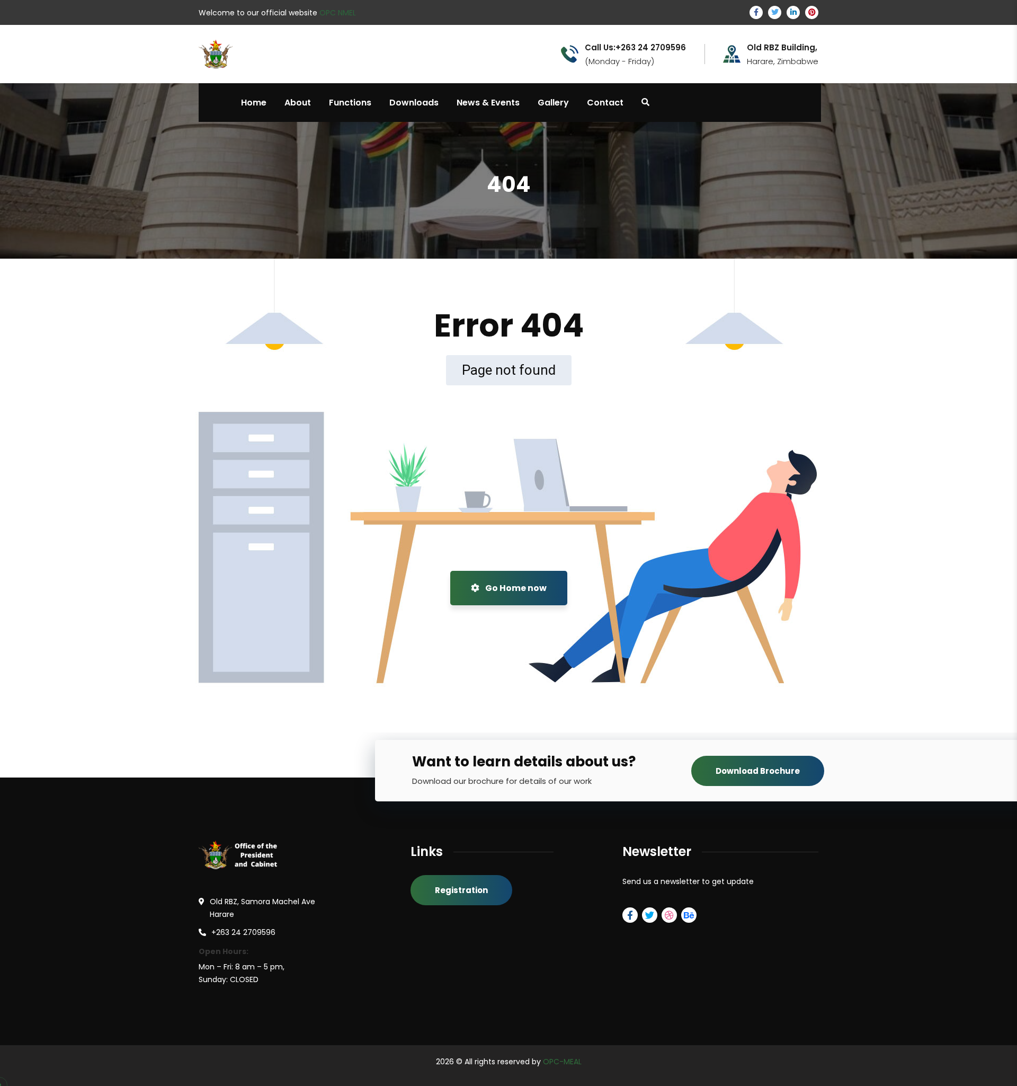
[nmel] (246, 53)
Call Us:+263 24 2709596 (635, 47)
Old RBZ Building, (782, 47)
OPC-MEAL (562, 1061)
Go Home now (515, 588)
